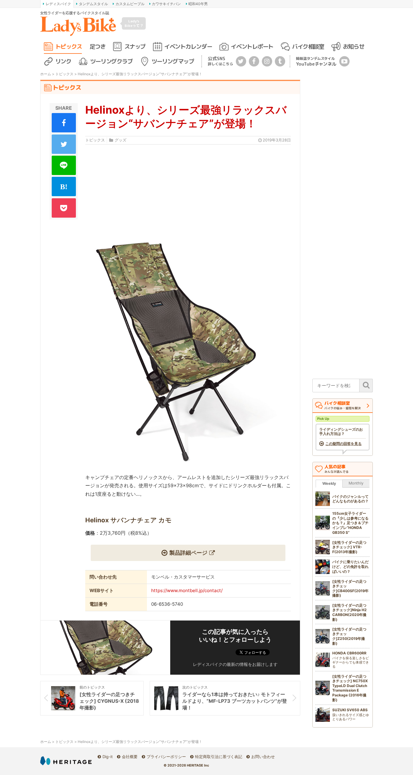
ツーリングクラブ (111, 61)
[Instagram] (267, 61)
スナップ (134, 46)
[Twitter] (241, 61)
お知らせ (353, 46)
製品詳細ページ (188, 552)
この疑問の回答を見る (343, 444)
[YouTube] (344, 61)
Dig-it (107, 756)
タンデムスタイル (93, 4)
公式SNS (220, 60)
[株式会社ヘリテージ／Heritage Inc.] (66, 760)
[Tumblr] (280, 61)
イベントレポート (252, 46)
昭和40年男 (198, 4)
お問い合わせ (263, 756)
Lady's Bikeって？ (134, 23)
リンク (63, 61)
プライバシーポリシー (166, 756)
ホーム (45, 74)
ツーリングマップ (172, 61)
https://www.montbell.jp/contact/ (187, 590)
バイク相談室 (308, 46)
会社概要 (130, 756)
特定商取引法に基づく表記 (218, 756)
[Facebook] (254, 61)
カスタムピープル (130, 4)
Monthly (356, 483)
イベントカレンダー (188, 46)
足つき (97, 46)
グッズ (120, 140)
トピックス (68, 46)
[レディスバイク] (78, 26)
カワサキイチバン (166, 4)
